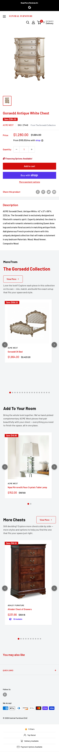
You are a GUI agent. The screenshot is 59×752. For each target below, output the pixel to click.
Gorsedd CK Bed (15, 351)
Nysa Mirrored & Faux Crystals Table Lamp (27, 487)
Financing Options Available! (18, 158)
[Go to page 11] (34, 392)
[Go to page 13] (39, 392)
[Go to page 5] (19, 392)
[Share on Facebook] (38, 192)
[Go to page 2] (12, 392)
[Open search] (27, 22)
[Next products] (54, 344)
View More (11, 279)
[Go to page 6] (22, 392)
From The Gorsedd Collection (43, 125)
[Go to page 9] (29, 392)
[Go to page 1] (10, 392)
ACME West (8, 125)
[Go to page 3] (15, 392)
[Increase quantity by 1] (32, 149)
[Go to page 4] (17, 392)
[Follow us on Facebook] (5, 695)
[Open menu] (4, 16)
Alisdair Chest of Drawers (20, 609)
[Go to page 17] (49, 392)
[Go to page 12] (37, 392)
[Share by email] (54, 192)
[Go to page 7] (24, 392)
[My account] (33, 22)
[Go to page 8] (27, 392)
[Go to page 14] (41, 392)
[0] (39, 22)
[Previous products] (5, 344)
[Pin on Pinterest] (43, 192)
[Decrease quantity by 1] (16, 149)
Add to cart (29, 166)
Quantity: (7, 149)
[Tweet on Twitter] (49, 192)
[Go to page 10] (32, 392)
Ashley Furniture (16, 605)
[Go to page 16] (46, 392)
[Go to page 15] (44, 392)
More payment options (29, 182)
